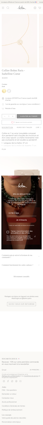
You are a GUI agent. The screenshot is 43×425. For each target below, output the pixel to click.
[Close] (39, 178)
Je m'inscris (21, 220)
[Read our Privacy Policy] (35, 236)
